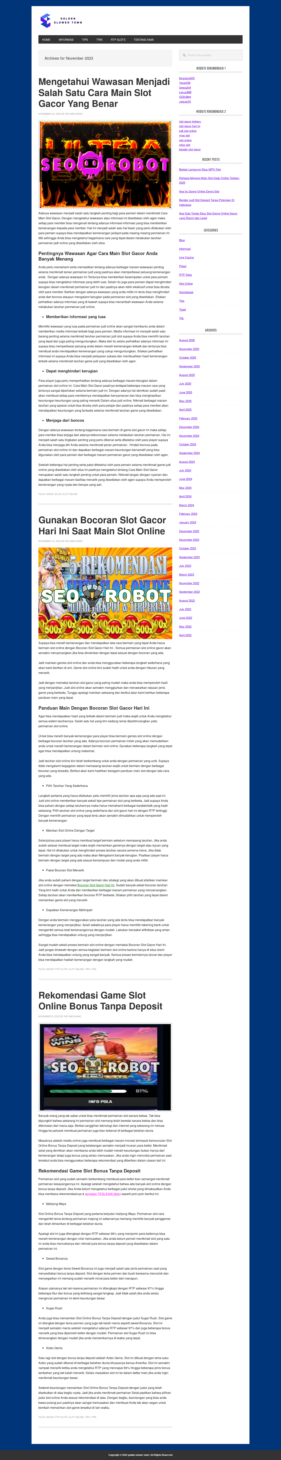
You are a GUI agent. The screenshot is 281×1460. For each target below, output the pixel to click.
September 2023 (189, 557)
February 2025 (188, 418)
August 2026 (187, 340)
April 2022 (185, 635)
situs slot (184, 145)
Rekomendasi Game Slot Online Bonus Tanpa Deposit (100, 1000)
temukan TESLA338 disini (103, 1194)
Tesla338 (184, 83)
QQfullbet (185, 97)
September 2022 (189, 592)
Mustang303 (187, 78)
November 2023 (189, 540)
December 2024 (189, 427)
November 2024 (189, 436)
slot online (185, 140)
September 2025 (189, 366)
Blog (58, 494)
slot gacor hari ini (189, 126)
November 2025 (189, 349)
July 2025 (185, 383)
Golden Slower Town (64, 20)
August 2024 (187, 462)
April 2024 (185, 496)
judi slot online (188, 131)
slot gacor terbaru (190, 121)
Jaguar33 (185, 101)
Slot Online (70, 494)
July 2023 (185, 566)
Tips (87, 969)
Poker (183, 266)
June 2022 (185, 618)
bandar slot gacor (190, 149)
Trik (93, 969)
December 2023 (189, 531)
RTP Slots (61, 969)
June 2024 (185, 479)
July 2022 (185, 609)
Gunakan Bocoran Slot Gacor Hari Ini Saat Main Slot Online (102, 525)
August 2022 (187, 600)
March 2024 (186, 505)
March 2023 (186, 574)
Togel (182, 309)
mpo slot (184, 135)
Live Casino (186, 257)
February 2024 (188, 514)
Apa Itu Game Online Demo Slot (199, 191)
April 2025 (185, 409)
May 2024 (185, 488)
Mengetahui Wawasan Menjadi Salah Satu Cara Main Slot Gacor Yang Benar (104, 92)
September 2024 (189, 453)
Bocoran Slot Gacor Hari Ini (96, 885)
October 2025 (187, 357)
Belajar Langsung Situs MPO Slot (200, 169)
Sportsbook (186, 292)
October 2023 (187, 548)
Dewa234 (185, 87)
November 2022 (189, 583)
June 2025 (185, 392)
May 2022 (185, 626)
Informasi (185, 249)
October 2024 (187, 444)
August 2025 (187, 375)
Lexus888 (185, 92)
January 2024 (187, 522)
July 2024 (185, 470)
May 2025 (185, 401)
